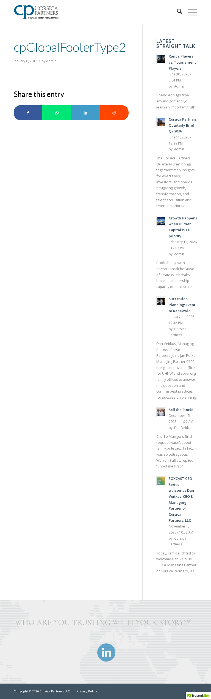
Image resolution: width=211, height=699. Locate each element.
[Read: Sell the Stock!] (161, 412)
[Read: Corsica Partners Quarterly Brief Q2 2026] (161, 122)
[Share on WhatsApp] (56, 112)
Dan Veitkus (183, 427)
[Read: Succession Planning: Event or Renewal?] (161, 301)
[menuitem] (176, 12)
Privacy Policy (87, 691)
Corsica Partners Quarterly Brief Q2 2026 (183, 125)
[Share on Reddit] (114, 112)
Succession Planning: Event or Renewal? (182, 304)
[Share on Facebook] (28, 112)
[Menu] (189, 12)
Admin (51, 61)
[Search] (176, 12)
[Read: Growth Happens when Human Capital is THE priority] (161, 221)
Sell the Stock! (181, 409)
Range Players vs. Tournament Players (182, 62)
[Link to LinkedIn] (193, 691)
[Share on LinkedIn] (85, 112)
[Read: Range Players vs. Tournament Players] (161, 59)
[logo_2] (38, 12)
